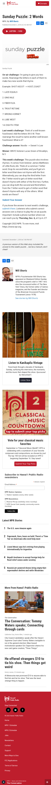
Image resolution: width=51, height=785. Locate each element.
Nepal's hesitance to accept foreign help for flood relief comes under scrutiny (26, 558)
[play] (3, 782)
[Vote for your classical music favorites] (25, 412)
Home (7, 720)
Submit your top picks (25, 463)
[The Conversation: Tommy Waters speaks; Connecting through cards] (24, 602)
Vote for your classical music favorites (25, 442)
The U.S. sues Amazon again (19, 528)
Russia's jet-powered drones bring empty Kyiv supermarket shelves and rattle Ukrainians (26, 569)
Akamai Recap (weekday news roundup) (21, 502)
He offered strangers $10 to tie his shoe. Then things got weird (25, 663)
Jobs (6, 735)
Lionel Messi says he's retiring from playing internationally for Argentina (26, 548)
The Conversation (11, 618)
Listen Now (25, 380)
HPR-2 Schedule (11, 730)
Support (8, 750)
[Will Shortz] (7, 274)
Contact (8, 745)
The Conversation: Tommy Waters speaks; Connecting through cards (24, 625)
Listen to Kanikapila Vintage (25, 363)
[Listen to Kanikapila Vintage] (25, 335)
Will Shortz (14, 21)
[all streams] (48, 782)
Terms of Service (11, 766)
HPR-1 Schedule (11, 725)
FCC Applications (11, 760)
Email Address (11, 484)
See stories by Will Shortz (26, 298)
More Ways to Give (12, 755)
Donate (43, 3)
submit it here (8, 208)
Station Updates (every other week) (19, 495)
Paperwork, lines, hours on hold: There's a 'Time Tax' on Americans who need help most (27, 537)
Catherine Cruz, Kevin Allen (14, 634)
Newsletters (9, 740)
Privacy (7, 771)
